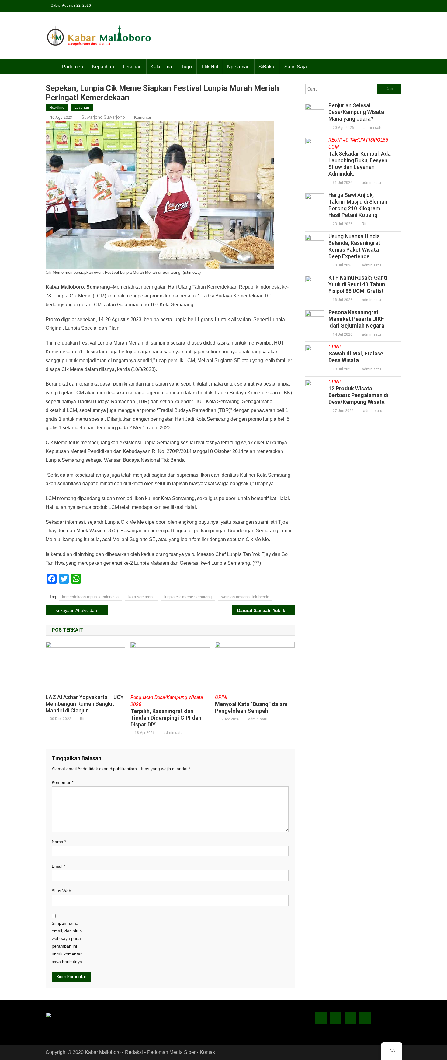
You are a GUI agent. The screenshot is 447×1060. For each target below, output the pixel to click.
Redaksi (134, 1052)
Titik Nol (209, 66)
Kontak (207, 1052)
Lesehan (132, 66)
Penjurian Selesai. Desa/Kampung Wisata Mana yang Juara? (356, 112)
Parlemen (72, 66)
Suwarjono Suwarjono (103, 117)
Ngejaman (238, 66)
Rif (82, 719)
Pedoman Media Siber (171, 1052)
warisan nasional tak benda (245, 597)
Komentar (142, 117)
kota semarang (141, 597)
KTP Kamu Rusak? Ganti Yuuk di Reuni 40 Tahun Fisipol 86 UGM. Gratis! (357, 284)
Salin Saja (295, 66)
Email (58, 866)
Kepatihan (103, 66)
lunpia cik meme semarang (188, 597)
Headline (56, 107)
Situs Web (61, 890)
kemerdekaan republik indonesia (90, 597)
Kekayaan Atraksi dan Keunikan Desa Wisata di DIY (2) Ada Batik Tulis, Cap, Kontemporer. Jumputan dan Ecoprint (81, 610)
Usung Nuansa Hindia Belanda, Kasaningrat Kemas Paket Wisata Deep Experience (354, 246)
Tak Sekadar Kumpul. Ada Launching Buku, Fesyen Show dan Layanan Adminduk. (359, 157)
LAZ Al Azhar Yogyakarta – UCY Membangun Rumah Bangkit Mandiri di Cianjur (85, 704)
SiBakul (266, 66)
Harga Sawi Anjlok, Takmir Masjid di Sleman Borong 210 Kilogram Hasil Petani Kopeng (357, 205)
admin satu (173, 733)
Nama (59, 841)
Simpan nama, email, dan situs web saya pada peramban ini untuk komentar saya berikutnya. (67, 942)
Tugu (186, 66)
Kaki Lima (161, 66)
